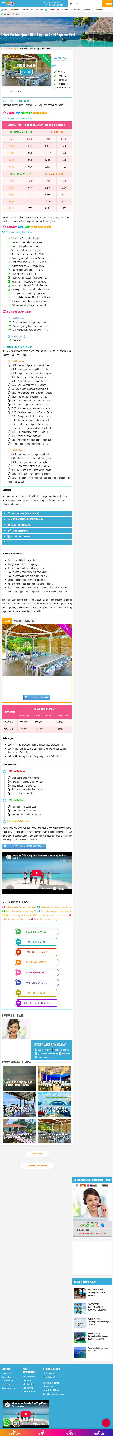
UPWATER (17, 620)
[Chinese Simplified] (107, 1185)
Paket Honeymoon (29, 1376)
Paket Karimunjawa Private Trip (16, 919)
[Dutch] (91, 1185)
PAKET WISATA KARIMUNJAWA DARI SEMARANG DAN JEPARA (97, 1307)
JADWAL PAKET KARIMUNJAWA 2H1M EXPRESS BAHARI (36, 125)
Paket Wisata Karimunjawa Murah (21, 907)
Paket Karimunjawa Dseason (19, 915)
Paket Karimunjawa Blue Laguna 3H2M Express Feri (19, 1135)
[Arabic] (104, 1185)
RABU (11, 159)
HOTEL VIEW (30, 620)
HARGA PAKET (38, 9)
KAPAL (5, 9)
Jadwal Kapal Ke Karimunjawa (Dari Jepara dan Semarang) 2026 (98, 1336)
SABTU (11, 145)
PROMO (100, 9)
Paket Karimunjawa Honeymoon (48, 919)
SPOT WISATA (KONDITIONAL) (24, 513)
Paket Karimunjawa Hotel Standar (56, 911)
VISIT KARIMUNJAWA (52, 1390)
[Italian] (88, 1185)
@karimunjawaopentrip (51, 1383)
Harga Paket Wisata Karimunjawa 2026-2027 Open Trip (97, 1292)
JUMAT (11, 187)
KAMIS (11, 166)
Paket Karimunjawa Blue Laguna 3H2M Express (53, 1083)
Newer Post (37, 1153)
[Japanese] (99, 1185)
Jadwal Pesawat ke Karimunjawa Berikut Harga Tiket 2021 (98, 1321)
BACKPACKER (88, 9)
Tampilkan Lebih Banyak (36, 1165)
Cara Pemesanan (7, 1381)
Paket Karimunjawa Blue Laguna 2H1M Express (18, 1109)
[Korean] (102, 1185)
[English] (77, 1185)
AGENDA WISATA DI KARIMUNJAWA (27, 519)
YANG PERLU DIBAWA (21, 524)
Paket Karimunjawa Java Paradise (52, 915)
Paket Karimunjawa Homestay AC (21, 911)
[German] (82, 1185)
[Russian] (93, 1185)
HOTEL (26, 9)
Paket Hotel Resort (29, 1384)
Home (2, 48)
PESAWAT (16, 9)
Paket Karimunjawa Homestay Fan (56, 907)
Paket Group (27, 1380)
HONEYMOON (63, 9)
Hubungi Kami (6, 1377)
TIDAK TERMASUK (19, 530)
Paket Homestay (28, 1388)
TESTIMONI (49, 1386)
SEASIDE (7, 620)
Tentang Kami (6, 1373)
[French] (80, 1185)
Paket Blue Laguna (12, 48)
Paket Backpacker (29, 1391)
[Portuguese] (96, 1185)
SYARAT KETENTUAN (20, 536)
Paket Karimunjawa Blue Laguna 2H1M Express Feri (54, 1135)
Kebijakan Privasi (7, 1384)
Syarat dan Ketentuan (9, 1388)
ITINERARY (51, 9)
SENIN (11, 152)
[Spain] (85, 1185)
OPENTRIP (76, 9)
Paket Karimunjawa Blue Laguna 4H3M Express (18, 1083)
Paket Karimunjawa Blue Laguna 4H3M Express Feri (54, 1109)
